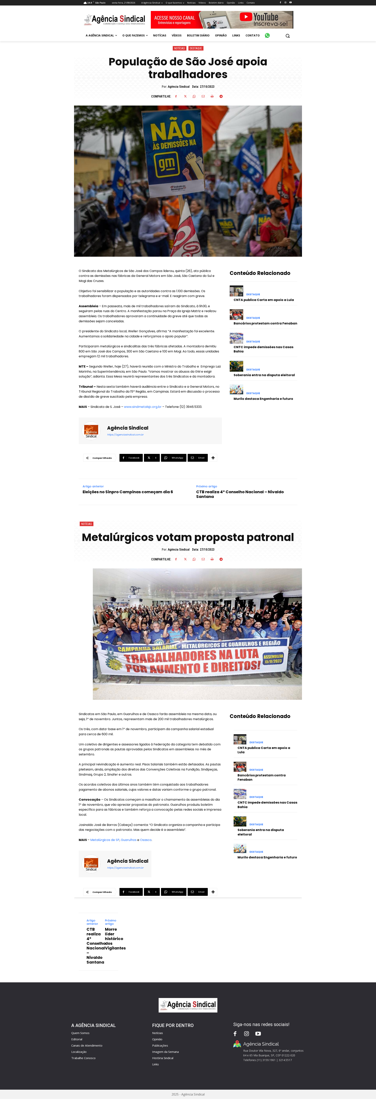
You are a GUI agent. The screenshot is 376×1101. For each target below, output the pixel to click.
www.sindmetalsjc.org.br (142, 407)
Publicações (160, 1045)
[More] (213, 458)
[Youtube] (290, 3)
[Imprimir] (212, 96)
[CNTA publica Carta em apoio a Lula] (236, 290)
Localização (79, 1052)
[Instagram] (285, 3)
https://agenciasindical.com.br (125, 434)
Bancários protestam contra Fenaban (265, 323)
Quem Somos (80, 1033)
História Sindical (162, 1058)
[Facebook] (280, 3)
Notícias (179, 48)
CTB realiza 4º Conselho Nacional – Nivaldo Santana (240, 494)
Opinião (157, 1039)
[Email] (203, 96)
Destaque (196, 48)
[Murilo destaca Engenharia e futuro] (236, 389)
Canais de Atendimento (86, 1045)
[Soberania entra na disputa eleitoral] (236, 366)
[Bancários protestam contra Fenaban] (236, 314)
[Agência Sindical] (93, 430)
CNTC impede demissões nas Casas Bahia (263, 349)
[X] (185, 96)
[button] (287, 35)
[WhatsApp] (194, 96)
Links (155, 1064)
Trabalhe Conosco (83, 1058)
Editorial (76, 1039)
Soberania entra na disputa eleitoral (264, 375)
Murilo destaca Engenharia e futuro (263, 399)
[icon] (267, 33)
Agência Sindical (179, 87)
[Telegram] (221, 96)
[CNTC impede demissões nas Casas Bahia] (236, 338)
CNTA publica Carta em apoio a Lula (264, 300)
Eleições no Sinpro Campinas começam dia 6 (128, 492)
